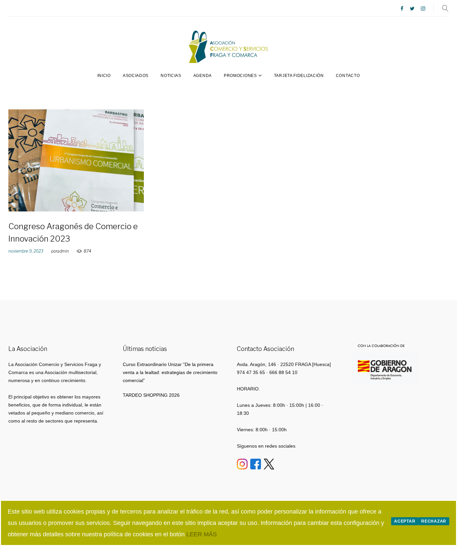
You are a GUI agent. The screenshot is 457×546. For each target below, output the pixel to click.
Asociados (136, 75)
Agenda (202, 75)
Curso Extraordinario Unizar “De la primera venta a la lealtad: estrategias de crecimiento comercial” (170, 372)
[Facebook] (401, 9)
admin (63, 251)
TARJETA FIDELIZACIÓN (299, 75)
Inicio (104, 75)
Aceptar (404, 521)
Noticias (171, 75)
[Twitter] (412, 9)
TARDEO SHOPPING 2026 (151, 395)
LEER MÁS (201, 534)
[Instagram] (423, 9)
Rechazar (433, 521)
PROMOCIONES (240, 75)
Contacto (348, 75)
